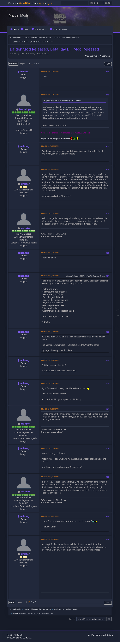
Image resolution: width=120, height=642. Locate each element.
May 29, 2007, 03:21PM (50, 94)
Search (27, 29)
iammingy (25, 109)
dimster (25, 183)
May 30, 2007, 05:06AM (50, 409)
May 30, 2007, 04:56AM (50, 332)
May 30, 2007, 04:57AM (50, 360)
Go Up (11, 602)
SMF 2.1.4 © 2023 (13, 638)
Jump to (72, 619)
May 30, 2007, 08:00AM (50, 539)
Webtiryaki (18, 635)
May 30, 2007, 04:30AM (50, 276)
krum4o (25, 228)
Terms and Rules (98, 635)
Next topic (105, 56)
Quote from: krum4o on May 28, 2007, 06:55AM (63, 100)
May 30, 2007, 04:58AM (50, 383)
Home (16, 29)
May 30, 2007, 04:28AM (50, 253)
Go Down (13, 64)
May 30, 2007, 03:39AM (50, 213)
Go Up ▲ (110, 635)
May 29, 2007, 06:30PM (50, 146)
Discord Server (41, 29)
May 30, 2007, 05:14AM (50, 477)
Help (88, 635)
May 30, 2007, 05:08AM (50, 448)
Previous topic (91, 56)
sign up (50, 3)
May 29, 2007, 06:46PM (50, 169)
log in (41, 3)
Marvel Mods (19, 15)
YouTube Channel (60, 29)
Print (108, 64)
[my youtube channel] (23, 127)
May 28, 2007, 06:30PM (50, 71)
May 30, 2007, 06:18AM (50, 516)
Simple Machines (26, 638)
